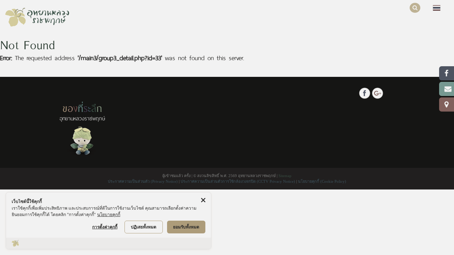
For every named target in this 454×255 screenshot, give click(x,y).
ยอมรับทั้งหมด (186, 227)
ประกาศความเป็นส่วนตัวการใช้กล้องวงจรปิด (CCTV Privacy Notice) (238, 181)
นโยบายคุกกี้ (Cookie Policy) (322, 181)
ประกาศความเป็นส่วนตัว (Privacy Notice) (143, 181)
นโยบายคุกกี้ (108, 214)
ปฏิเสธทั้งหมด (143, 227)
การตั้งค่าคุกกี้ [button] (104, 227)
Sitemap (285, 176)
